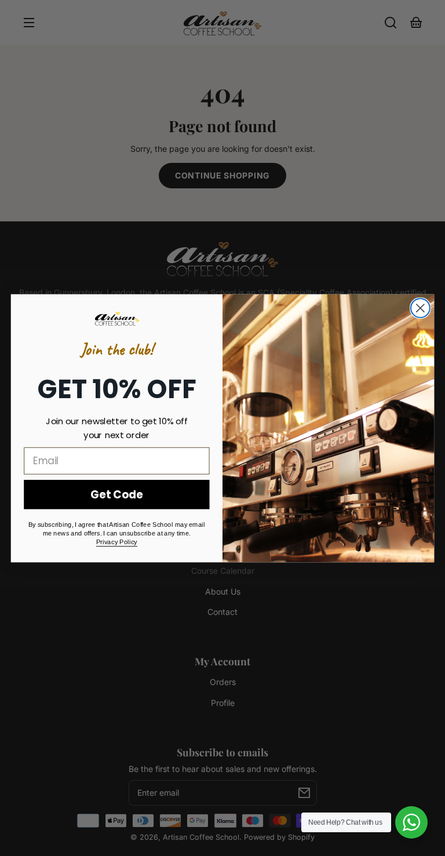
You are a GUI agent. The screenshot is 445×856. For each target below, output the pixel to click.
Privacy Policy (116, 542)
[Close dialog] (420, 308)
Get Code (116, 494)
